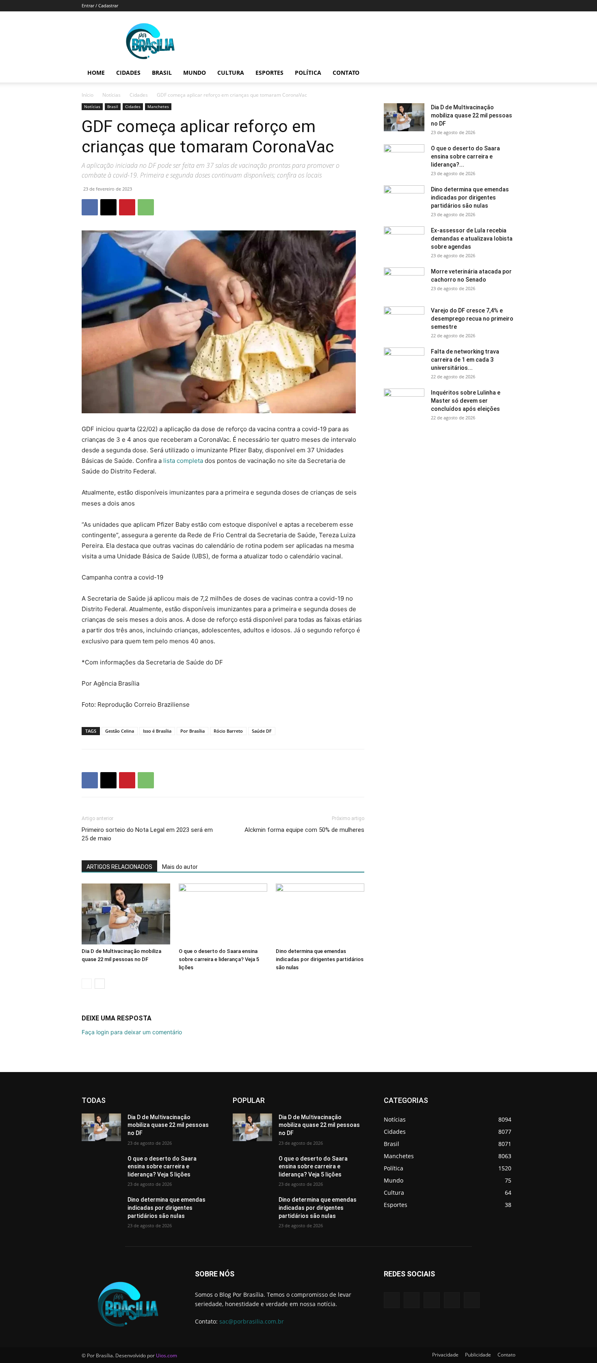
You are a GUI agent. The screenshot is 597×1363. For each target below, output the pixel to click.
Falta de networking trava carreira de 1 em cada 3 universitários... (465, 359)
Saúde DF (262, 731)
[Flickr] (431, 1300)
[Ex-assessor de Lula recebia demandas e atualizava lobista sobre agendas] (404, 240)
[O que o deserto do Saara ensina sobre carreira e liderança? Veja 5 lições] (223, 913)
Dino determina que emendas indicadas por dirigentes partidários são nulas (319, 959)
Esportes (269, 72)
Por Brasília (192, 731)
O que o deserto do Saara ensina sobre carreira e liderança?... (465, 156)
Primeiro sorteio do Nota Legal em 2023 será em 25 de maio (147, 834)
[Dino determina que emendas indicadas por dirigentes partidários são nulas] (320, 913)
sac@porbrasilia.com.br (251, 1321)
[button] (505, 73)
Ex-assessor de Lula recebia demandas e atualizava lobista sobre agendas (472, 238)
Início (87, 94)
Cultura (230, 72)
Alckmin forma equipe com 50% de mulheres (304, 829)
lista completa (183, 460)
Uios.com (166, 1355)
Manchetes (158, 106)
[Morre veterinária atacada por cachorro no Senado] (404, 281)
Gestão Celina (119, 731)
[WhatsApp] (146, 207)
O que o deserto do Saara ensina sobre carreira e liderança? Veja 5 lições (219, 959)
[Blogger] (392, 1300)
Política (308, 72)
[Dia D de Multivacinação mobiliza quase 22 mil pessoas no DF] (126, 913)
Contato (346, 72)
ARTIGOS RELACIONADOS (119, 867)
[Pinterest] (127, 207)
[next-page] (100, 984)
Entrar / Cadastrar (100, 5)
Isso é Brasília (157, 731)
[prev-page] (87, 984)
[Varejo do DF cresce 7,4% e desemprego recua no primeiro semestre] (404, 320)
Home (96, 72)
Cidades (128, 72)
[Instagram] (452, 1300)
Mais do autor (180, 867)
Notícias (111, 94)
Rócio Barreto (228, 731)
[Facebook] (90, 207)
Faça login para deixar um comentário (132, 1032)
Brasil (162, 72)
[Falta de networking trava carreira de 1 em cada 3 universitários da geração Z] (404, 361)
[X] (108, 207)
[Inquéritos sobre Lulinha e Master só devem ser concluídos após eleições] (404, 402)
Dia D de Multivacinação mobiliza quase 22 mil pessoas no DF (471, 115)
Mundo (194, 72)
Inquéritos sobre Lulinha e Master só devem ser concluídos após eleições (465, 400)
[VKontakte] (472, 1300)
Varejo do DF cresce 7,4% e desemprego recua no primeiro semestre (472, 318)
